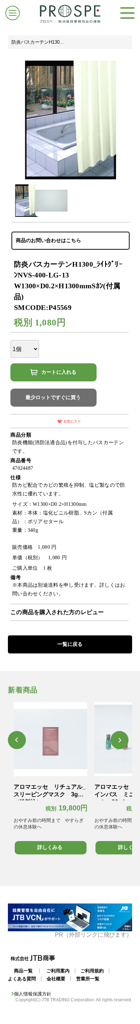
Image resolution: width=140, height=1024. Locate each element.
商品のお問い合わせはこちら (48, 240)
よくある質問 (22, 978)
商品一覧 (23, 970)
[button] (17, 740)
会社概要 (56, 978)
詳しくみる (49, 847)
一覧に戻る (70, 644)
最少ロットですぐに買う (53, 397)
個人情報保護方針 (32, 994)
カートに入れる (58, 372)
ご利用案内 (58, 970)
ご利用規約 (92, 970)
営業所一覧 (87, 978)
